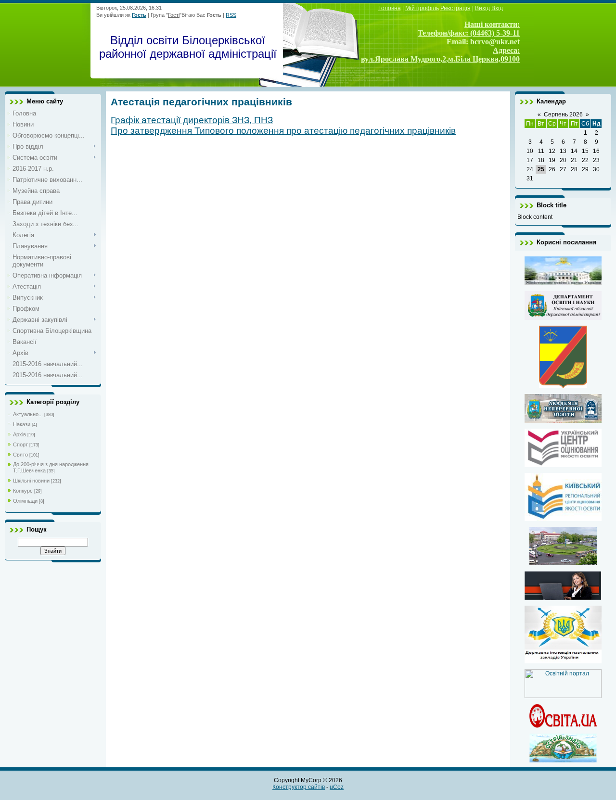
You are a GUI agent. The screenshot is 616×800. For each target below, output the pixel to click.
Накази (21, 424)
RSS (231, 15)
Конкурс (23, 491)
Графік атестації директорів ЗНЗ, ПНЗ (192, 120)
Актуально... (28, 414)
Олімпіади (25, 501)
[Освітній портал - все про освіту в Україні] (563, 696)
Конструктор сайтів (298, 787)
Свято (20, 454)
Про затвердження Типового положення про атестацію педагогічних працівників (283, 131)
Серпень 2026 (563, 114)
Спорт (20, 444)
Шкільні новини (31, 480)
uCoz (337, 787)
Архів (19, 434)
